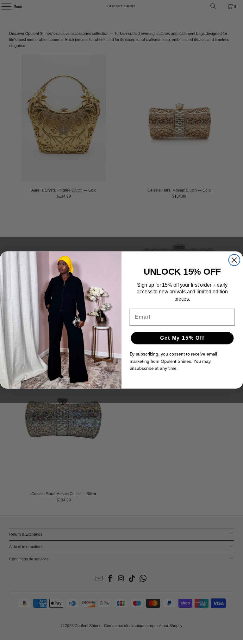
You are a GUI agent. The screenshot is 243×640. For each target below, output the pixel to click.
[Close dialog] (234, 259)
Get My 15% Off (182, 338)
